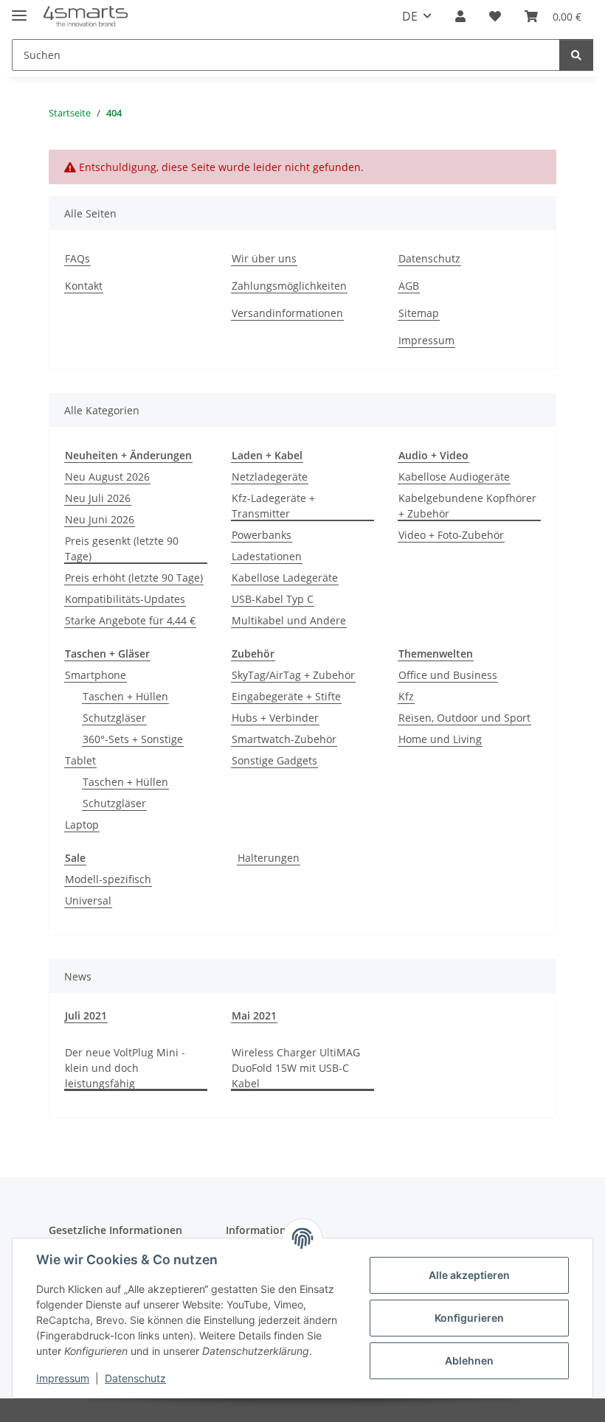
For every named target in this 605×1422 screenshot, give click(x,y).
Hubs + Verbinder (275, 718)
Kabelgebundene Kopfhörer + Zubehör (467, 505)
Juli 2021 (86, 1015)
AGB (408, 286)
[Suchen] (576, 55)
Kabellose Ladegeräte (285, 578)
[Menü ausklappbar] (19, 9)
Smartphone (95, 675)
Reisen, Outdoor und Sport (464, 718)
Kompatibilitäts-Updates (125, 599)
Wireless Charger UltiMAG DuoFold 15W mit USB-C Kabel (296, 1067)
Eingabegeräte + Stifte (286, 696)
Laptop (82, 825)
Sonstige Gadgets (274, 760)
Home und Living (440, 739)
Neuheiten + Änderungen (128, 455)
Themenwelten (435, 653)
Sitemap (418, 313)
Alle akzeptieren (469, 1275)
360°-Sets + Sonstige (133, 739)
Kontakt (84, 286)
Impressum (62, 1378)
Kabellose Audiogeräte (454, 477)
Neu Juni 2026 (99, 519)
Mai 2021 (254, 1015)
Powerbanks (261, 535)
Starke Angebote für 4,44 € (130, 620)
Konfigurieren (469, 1317)
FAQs (77, 258)
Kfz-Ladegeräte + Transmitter (273, 505)
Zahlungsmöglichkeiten (289, 286)
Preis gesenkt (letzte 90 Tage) (122, 548)
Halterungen (269, 858)
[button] (460, 16)
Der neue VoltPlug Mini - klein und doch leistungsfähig (125, 1067)
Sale (75, 858)
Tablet (80, 760)
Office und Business (447, 675)
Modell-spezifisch (108, 879)
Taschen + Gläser (107, 653)
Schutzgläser (114, 718)
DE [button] (410, 16)
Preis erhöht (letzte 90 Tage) (134, 578)
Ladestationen (267, 556)
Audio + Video (433, 455)
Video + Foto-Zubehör (451, 535)
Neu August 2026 (107, 477)
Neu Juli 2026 (98, 498)
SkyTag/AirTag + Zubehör (293, 675)
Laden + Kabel (267, 455)
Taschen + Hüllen (125, 696)
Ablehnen (469, 1360)
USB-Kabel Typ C (273, 599)
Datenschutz (135, 1378)
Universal (88, 900)
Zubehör (253, 653)
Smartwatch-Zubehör (284, 739)
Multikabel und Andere (289, 620)
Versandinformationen (287, 313)
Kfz (406, 696)
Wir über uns (264, 258)
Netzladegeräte (270, 477)
